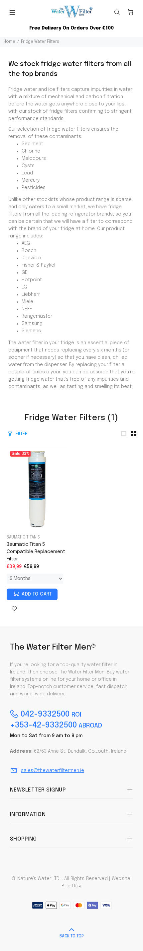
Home (9, 42)
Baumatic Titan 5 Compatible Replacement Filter (36, 551)
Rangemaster (37, 316)
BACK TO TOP (72, 936)
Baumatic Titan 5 (23, 537)
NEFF (27, 309)
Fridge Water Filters (40, 42)
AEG (26, 243)
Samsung (32, 323)
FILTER (22, 434)
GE (25, 272)
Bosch (29, 250)
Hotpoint (32, 280)
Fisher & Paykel (38, 265)
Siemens (31, 331)
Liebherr (31, 294)
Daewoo (31, 258)
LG (24, 287)
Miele (27, 301)
